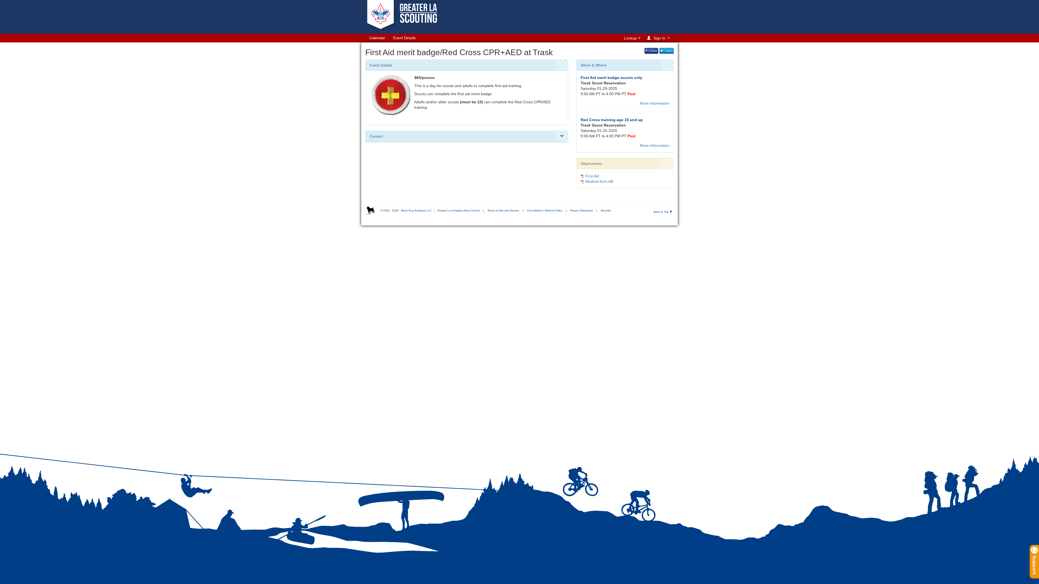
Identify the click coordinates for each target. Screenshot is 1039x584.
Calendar (377, 38)
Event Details (404, 38)
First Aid (592, 176)
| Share (652, 50)
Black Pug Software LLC (416, 210)
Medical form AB (599, 181)
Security (606, 210)
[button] (659, 38)
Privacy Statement (581, 210)
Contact (376, 136)
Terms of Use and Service (503, 210)
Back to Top (661, 211)
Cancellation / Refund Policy (544, 210)
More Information (654, 103)
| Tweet (668, 50)
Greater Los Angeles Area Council (458, 210)
